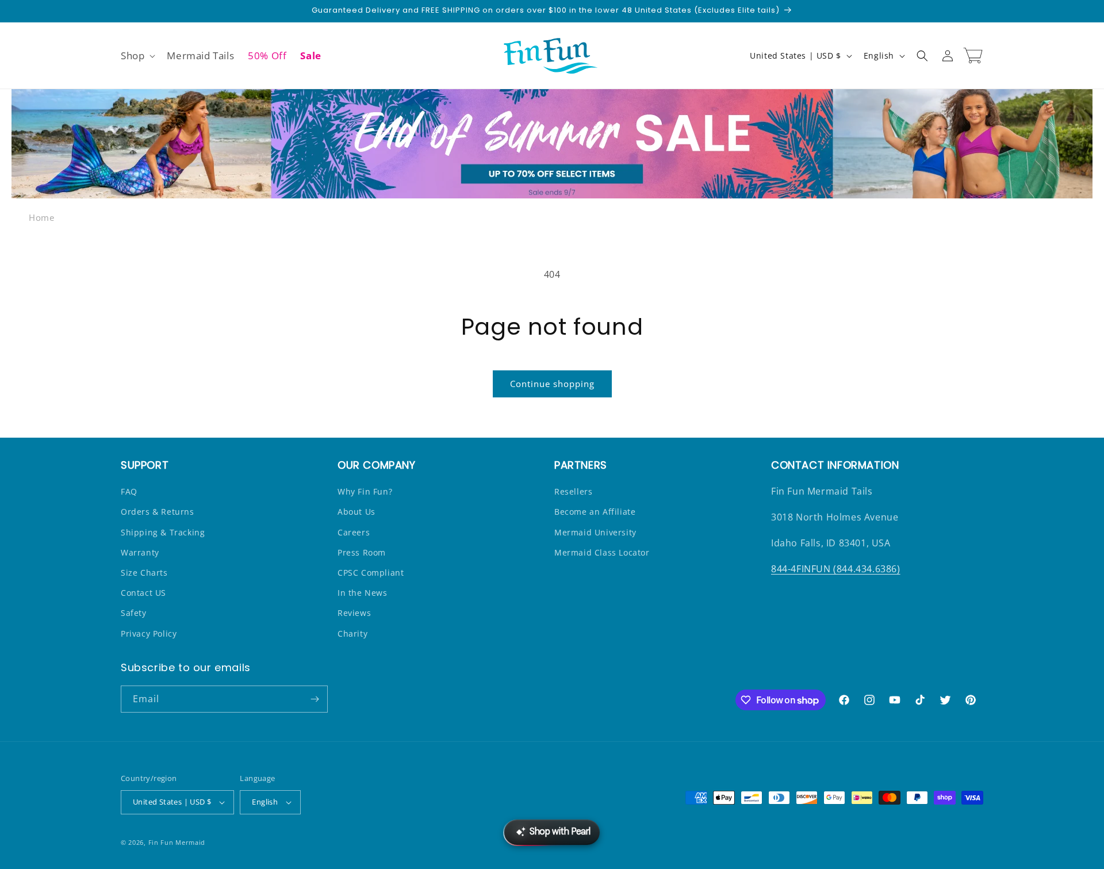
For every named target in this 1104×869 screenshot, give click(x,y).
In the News (363, 592)
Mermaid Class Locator (602, 552)
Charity (352, 633)
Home (41, 217)
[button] (137, 56)
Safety (134, 612)
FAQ (129, 491)
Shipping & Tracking (163, 532)
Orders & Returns (157, 511)
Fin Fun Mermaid (177, 842)
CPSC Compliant (371, 572)
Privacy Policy (149, 633)
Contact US (143, 592)
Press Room (362, 552)
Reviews (354, 612)
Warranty (140, 552)
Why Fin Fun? (365, 491)
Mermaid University (595, 532)
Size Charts (144, 572)
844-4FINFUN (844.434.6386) (835, 568)
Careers (354, 532)
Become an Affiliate (594, 511)
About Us (356, 511)
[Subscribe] (314, 699)
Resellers (573, 491)
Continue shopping (552, 383)
